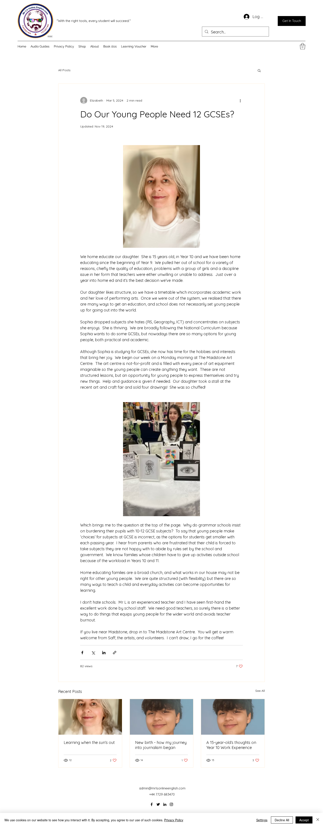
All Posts (64, 70)
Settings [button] (261, 820)
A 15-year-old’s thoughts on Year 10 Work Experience (231, 745)
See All (260, 691)
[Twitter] (158, 804)
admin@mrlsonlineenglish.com (162, 788)
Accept (304, 820)
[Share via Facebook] (82, 652)
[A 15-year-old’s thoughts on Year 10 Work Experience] (233, 717)
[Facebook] (151, 804)
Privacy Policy (173, 820)
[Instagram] (171, 804)
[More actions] (240, 100)
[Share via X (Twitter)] (93, 652)
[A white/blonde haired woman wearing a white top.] (90, 717)
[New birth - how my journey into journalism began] (161, 717)
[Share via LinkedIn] (104, 652)
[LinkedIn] (165, 804)
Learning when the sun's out (89, 742)
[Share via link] (115, 652)
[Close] (317, 819)
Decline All (282, 820)
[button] (302, 46)
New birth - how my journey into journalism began (161, 745)
